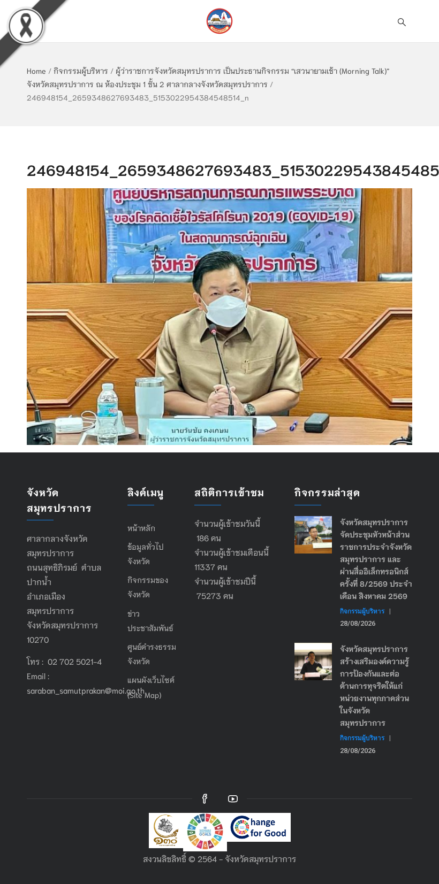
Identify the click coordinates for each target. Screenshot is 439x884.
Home (36, 70)
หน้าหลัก (141, 528)
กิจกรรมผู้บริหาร (81, 70)
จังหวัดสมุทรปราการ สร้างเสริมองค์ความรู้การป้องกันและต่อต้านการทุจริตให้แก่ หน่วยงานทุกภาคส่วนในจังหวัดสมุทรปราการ (374, 685)
